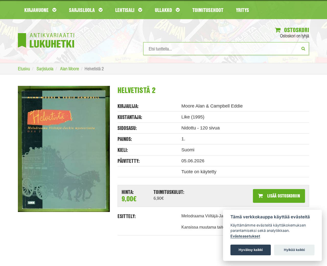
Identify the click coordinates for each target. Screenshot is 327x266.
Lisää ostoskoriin (283, 195)
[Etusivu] (46, 33)
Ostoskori (296, 30)
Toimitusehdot (207, 10)
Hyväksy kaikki (251, 250)
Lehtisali (125, 10)
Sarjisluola (82, 10)
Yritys (242, 10)
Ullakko (164, 10)
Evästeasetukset (245, 236)
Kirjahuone (37, 10)
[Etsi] (303, 48)
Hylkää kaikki (294, 250)
